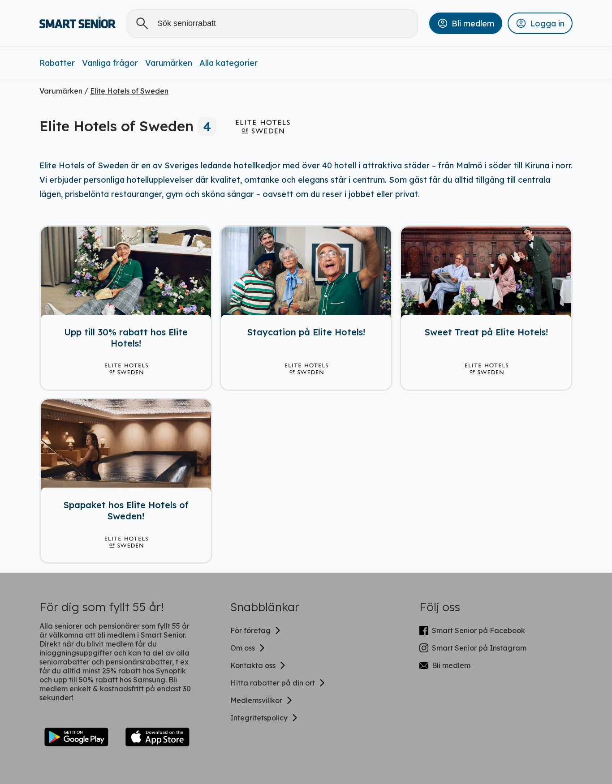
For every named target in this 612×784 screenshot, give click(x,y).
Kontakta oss (253, 665)
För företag (250, 630)
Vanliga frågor (110, 63)
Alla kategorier (228, 63)
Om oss (242, 647)
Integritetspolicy (259, 717)
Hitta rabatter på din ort (272, 682)
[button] (465, 23)
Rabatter (57, 63)
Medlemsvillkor (256, 700)
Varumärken (168, 63)
